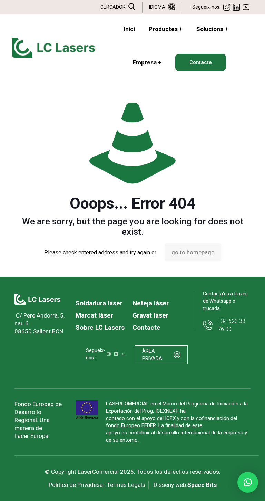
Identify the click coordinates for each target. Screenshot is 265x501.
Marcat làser (94, 315)
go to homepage (192, 252)
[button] (247, 482)
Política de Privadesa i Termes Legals (97, 484)
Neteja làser (150, 303)
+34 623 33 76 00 (231, 325)
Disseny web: (185, 484)
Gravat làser (150, 315)
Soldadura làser (99, 303)
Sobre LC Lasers (100, 327)
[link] (37, 299)
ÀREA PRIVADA (152, 354)
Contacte (146, 327)
